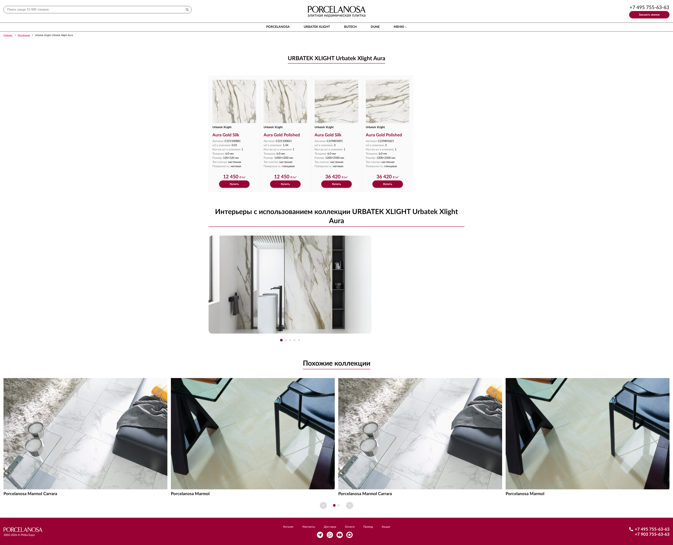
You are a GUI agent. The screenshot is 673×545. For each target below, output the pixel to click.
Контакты (308, 526)
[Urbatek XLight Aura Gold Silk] (234, 101)
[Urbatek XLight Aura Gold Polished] (285, 101)
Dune (375, 27)
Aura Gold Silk (225, 135)
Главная (8, 35)
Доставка (330, 526)
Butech (350, 27)
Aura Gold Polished (282, 135)
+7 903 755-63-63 (652, 534)
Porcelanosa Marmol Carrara (30, 494)
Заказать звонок (649, 14)
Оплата (350, 526)
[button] (281, 340)
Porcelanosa (278, 27)
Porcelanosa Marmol (190, 494)
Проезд (368, 526)
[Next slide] (349, 505)
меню (399, 27)
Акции (386, 526)
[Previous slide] (323, 505)
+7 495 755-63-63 (649, 7)
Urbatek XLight (317, 27)
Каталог (288, 526)
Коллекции (24, 35)
